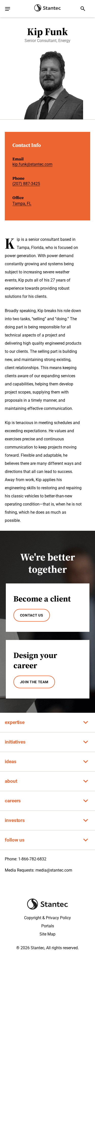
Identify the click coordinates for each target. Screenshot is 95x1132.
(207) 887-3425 (26, 183)
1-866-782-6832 (32, 859)
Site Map (47, 934)
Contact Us (31, 615)
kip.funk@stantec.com (32, 164)
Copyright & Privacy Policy (47, 917)
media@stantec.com (53, 870)
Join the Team (34, 682)
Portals (47, 926)
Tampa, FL (21, 203)
